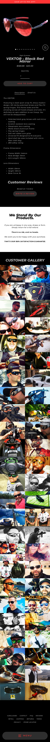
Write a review (25, 194)
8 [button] (29, 49)
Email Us (31, 93)
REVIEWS (39, 716)
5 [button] (23, 49)
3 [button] (19, 49)
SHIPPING (20, 719)
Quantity (25, 71)
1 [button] (15, 49)
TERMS (39, 719)
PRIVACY (17, 722)
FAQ (31, 716)
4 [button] (21, 49)
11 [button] (34, 49)
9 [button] (31, 49)
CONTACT (23, 716)
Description (20, 93)
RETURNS (30, 719)
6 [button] (25, 49)
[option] (25, 27)
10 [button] (32, 49)
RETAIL (11, 719)
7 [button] (27, 49)
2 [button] (17, 49)
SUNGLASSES (12, 716)
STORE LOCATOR (29, 722)
